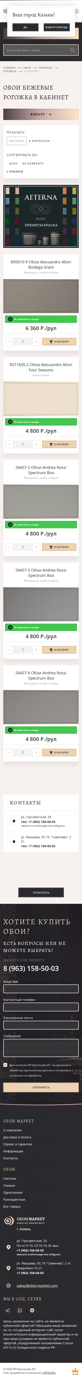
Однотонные (13, 1192)
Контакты (10, 1158)
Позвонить (41, 892)
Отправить (41, 1087)
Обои (27, 68)
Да (25, 27)
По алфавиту (33, 163)
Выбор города (56, 27)
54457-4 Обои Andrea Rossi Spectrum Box (41, 675)
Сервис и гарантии (17, 1144)
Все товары (12, 1206)
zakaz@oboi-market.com (37, 1285)
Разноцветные (14, 1199)
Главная (9, 68)
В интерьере (39, 141)
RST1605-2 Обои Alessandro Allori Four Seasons (41, 367)
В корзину (61, 341)
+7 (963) (30, 1250)
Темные (9, 1185)
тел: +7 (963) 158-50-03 (38, 822)
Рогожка (9, 71)
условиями (16, 1075)
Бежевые (45, 68)
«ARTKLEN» (49, 1373)
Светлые (9, 1178)
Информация (13, 1151)
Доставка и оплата (17, 1137)
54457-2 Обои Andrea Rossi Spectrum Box (41, 470)
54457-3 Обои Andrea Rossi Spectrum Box (41, 572)
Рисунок (16, 141)
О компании (12, 1130)
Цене (13, 163)
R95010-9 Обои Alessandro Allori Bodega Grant (41, 264)
